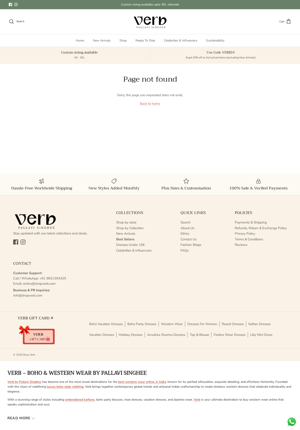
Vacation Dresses (101, 335)
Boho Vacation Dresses (106, 324)
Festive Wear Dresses (230, 335)
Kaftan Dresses (259, 324)
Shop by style (126, 222)
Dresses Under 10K (130, 245)
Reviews (241, 245)
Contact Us (189, 239)
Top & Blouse (199, 335)
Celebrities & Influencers (180, 40)
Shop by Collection (130, 228)
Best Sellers (125, 239)
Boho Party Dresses (141, 324)
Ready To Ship (145, 40)
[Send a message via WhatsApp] (292, 422)
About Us (187, 228)
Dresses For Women (202, 324)
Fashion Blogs (191, 245)
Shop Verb (29, 354)
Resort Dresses (233, 324)
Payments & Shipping (251, 222)
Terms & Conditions (249, 239)
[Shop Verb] (150, 22)
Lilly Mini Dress (261, 335)
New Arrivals (102, 40)
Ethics (185, 233)
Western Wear (172, 324)
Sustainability (215, 40)
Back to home (150, 103)
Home (80, 40)
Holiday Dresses (131, 335)
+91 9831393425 (53, 278)
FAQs (185, 250)
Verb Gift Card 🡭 (35, 318)
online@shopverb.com (39, 283)
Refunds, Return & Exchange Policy (261, 228)
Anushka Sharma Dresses (166, 335)
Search (186, 222)
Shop (123, 40)
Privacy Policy (245, 233)
